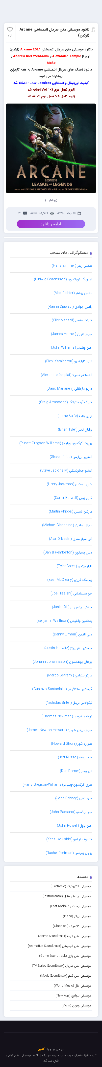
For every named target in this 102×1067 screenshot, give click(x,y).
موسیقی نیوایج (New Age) (73, 995)
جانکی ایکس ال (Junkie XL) (72, 607)
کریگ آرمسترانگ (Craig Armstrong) (65, 402)
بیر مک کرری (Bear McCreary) (69, 580)
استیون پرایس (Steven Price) (71, 457)
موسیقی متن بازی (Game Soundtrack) (65, 955)
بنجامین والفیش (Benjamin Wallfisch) (64, 621)
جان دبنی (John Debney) (73, 798)
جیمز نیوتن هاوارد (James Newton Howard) (59, 730)
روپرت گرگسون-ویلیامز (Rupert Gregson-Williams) (55, 443)
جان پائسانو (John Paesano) (71, 812)
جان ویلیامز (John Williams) (71, 347)
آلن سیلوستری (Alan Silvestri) (70, 539)
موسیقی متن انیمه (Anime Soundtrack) (64, 936)
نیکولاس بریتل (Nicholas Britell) (69, 702)
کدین (41, 1049)
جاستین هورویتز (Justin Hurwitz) (68, 648)
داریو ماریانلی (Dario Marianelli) (69, 388)
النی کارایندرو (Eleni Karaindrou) (68, 361)
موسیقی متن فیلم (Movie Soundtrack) (65, 975)
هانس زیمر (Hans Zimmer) (72, 265)
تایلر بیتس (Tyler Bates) (74, 566)
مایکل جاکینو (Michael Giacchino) (67, 525)
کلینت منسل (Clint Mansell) (72, 320)
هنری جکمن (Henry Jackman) (69, 484)
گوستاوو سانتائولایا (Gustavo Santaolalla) (62, 689)
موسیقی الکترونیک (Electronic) (71, 886)
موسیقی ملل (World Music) (72, 985)
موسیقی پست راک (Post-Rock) (70, 906)
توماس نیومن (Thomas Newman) (67, 716)
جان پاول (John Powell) (74, 825)
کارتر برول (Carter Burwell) (73, 498)
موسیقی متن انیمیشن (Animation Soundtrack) (59, 946)
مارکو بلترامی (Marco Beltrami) (69, 675)
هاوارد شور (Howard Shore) (71, 743)
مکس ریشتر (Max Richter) (72, 293)
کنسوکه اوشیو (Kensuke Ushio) (69, 839)
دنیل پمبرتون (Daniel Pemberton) (67, 552)
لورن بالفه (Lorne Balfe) (74, 416)
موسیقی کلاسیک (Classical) (72, 926)
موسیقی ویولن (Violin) (76, 1005)
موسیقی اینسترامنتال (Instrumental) (67, 896)
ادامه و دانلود (51, 224)
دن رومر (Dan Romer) (76, 771)
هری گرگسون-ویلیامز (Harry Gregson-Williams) (57, 784)
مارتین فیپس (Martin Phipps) (70, 511)
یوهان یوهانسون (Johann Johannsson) (62, 661)
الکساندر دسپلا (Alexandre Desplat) (66, 375)
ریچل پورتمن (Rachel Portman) (69, 853)
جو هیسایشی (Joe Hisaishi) (71, 593)
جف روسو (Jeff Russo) (75, 757)
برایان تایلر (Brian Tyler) (75, 429)
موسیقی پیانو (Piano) (77, 916)
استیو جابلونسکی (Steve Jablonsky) (66, 470)
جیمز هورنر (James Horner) (71, 334)
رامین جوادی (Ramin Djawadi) (70, 306)
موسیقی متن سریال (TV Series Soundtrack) (61, 965)
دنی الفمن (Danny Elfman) (72, 634)
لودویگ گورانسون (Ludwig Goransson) (63, 279)
